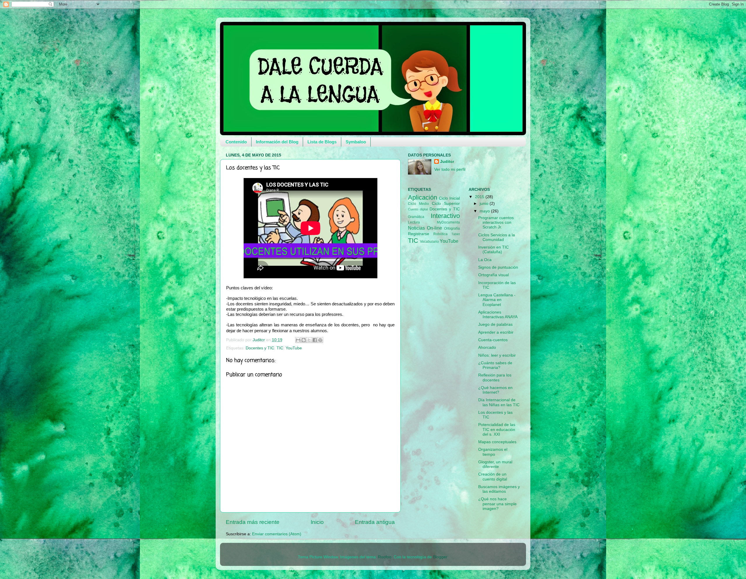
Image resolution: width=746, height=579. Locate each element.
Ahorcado (487, 347)
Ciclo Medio (418, 204)
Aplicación (422, 197)
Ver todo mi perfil (449, 169)
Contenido (236, 141)
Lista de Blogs (322, 141)
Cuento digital (418, 209)
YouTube (294, 348)
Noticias (416, 227)
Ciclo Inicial (449, 198)
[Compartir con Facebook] (315, 340)
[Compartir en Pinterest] (320, 340)
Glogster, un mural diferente (495, 464)
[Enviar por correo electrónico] (298, 340)
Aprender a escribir (495, 332)
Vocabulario (429, 242)
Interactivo (445, 215)
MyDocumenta (448, 222)
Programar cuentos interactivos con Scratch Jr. (496, 222)
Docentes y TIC (260, 348)
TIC (280, 348)
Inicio (317, 522)
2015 (480, 197)
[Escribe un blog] (304, 340)
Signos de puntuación (498, 267)
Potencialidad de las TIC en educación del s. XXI (496, 429)
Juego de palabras (495, 324)
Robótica (440, 234)
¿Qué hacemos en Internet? (495, 390)
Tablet (455, 234)
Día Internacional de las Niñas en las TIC (499, 402)
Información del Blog (277, 141)
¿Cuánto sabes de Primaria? (495, 365)
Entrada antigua (375, 522)
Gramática (416, 217)
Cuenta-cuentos (493, 340)
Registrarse (418, 234)
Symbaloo (356, 141)
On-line (434, 227)
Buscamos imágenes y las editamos (499, 489)
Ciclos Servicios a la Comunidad (496, 237)
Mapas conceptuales (497, 442)
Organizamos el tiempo (492, 451)
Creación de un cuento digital (492, 476)
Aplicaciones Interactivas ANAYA (498, 314)
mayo (485, 211)
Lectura (414, 222)
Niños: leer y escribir (497, 355)
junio (485, 203)
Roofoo (384, 557)
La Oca (485, 260)
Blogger (440, 557)
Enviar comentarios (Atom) (276, 534)
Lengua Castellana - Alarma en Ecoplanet (496, 300)
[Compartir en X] (309, 340)
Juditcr (447, 161)
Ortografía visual (493, 275)
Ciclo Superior (446, 203)
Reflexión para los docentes (494, 377)
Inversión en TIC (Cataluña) (493, 249)
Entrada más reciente (252, 522)
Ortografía (452, 228)
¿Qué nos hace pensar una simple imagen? (497, 504)
